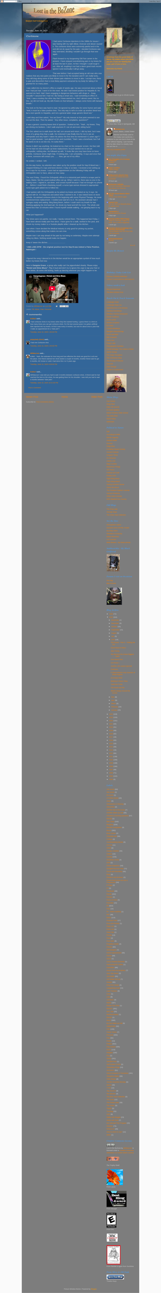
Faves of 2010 (112, 900)
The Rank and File (117, 688)
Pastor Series (112, 1032)
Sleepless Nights (113, 1076)
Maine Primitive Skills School (117, 413)
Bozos (109, 830)
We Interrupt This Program (116, 1123)
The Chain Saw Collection (116, 515)
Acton (109, 801)
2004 (111, 779)
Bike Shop (110, 821)
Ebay (108, 874)
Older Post (96, 396)
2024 (111, 714)
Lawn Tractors (112, 991)
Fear (108, 909)
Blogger (94, 1289)
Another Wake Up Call (115, 813)
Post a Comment (34, 388)
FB (33, 309)
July (113, 636)
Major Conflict (114, 168)
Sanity (109, 1058)
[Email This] (60, 306)
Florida (109, 935)
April (113, 700)
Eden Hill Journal (113, 407)
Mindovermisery (112, 1014)
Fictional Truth (112, 920)
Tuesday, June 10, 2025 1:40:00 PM (43, 346)
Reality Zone (111, 476)
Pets (108, 1038)
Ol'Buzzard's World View (118, 175)
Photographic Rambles (115, 346)
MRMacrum (34, 353)
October (114, 626)
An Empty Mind (116, 678)
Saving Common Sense (115, 484)
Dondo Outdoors (113, 317)
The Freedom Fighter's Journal (118, 490)
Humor (109, 956)
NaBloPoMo (111, 1026)
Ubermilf (110, 364)
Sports (109, 1085)
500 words (110, 792)
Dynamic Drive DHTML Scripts (118, 528)
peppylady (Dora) (37, 339)
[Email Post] (56, 306)
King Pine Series (113, 985)
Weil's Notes (111, 419)
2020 (111, 727)
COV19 (109, 845)
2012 (111, 753)
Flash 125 (110, 926)
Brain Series (111, 833)
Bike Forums (111, 583)
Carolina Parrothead (114, 311)
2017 (111, 737)
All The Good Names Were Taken (119, 194)
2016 (111, 740)
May (113, 697)
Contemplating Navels (115, 842)
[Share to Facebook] (66, 306)
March (113, 703)
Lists (108, 997)
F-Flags (109, 885)
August (114, 633)
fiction (109, 918)
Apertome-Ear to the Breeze (117, 308)
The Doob (110, 1100)
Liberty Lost (111, 461)
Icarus (109, 959)
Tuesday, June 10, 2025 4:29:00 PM (43, 364)
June (113, 640)
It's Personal (111, 458)
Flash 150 (110, 929)
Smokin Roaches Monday (116, 1082)
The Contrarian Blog (114, 358)
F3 (108, 888)
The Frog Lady (112, 509)
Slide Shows (111, 1079)
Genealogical (111, 950)
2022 (111, 721)
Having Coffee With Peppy (119, 219)
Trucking (110, 1111)
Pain (42, 309)
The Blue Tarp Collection (116, 1097)
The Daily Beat (112, 416)
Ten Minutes (111, 1094)
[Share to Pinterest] (68, 306)
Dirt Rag (110, 580)
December (115, 620)
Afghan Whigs (113, 169)
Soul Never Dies (117, 659)
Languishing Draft (113, 988)
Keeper (109, 982)
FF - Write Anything (114, 912)
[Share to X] (64, 306)
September (115, 630)
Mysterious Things (113, 467)
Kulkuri (33, 319)
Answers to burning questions (118, 816)
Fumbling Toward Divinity (116, 449)
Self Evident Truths (114, 1064)
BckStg (109, 819)
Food (108, 938)
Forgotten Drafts (113, 944)
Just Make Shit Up (113, 979)
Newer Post (32, 396)
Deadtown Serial (113, 860)
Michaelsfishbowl (115, 239)
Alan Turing (115, 651)
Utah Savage (111, 367)
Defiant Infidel (112, 440)
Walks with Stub (112, 1120)
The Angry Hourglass (114, 355)
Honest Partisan (113, 452)
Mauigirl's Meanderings (115, 331)
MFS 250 (110, 1011)
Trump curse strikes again (118, 197)
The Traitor (111, 1105)
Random (111, 162)
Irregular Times (112, 455)
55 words (110, 795)
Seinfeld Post (111, 1061)
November (115, 623)
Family (109, 894)
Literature (110, 1000)
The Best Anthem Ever (115, 292)
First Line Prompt (113, 923)
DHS (108, 863)
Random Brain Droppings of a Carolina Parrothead (120, 229)
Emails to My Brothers (115, 877)
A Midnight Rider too (114, 305)
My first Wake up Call (114, 1023)
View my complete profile (116, 149)
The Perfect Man (113, 1102)
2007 (111, 770)
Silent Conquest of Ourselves (117, 1073)
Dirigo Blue (111, 404)
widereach (110, 422)
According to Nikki (113, 434)
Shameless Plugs (113, 1067)
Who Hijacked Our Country (117, 499)
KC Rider (110, 326)
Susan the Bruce (113, 487)
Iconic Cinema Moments (116, 962)
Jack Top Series (112, 973)
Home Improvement (114, 953)
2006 (111, 773)
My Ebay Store (112, 531)
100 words (110, 789)
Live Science (111, 539)
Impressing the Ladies (115, 964)
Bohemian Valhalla (116, 184)
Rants (109, 1050)
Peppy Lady (111, 343)
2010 (111, 760)
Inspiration (110, 967)
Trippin (109, 1108)
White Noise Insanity (114, 496)
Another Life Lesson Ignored (121, 666)
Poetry (109, 1041)
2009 (111, 763)
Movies (109, 1017)
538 (108, 431)
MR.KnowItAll (112, 337)
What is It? (111, 1129)
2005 (111, 776)
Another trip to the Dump (116, 810)
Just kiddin (111, 976)
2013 (111, 750)
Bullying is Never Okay (119, 681)
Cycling (109, 857)
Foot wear (110, 941)
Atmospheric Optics (114, 525)
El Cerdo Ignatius (113, 410)
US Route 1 (115, 663)
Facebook (110, 891)
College (109, 839)
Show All (132, 245)
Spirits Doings (112, 352)
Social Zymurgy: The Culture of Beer (120, 349)
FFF (108, 915)
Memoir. (110, 1009)
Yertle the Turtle (116, 684)
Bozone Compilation (114, 827)
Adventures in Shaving (115, 804)
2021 (111, 724)
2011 (111, 756)
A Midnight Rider (113, 302)
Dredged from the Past (115, 869)
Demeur (110, 443)
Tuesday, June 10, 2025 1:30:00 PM (43, 332)
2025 (111, 617)
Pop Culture (111, 1047)
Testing (111, 240)
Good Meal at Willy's (118, 648)
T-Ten (109, 1088)
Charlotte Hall (112, 836)
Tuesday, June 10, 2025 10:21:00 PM (44, 383)
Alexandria (111, 807)
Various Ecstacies (113, 493)
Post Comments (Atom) (45, 402)
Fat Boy (109, 897)
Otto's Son (110, 340)
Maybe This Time (113, 1006)
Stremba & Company (114, 534)
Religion (110, 1053)
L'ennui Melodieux (113, 328)
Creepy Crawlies (113, 851)
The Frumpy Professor (115, 361)
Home (65, 396)
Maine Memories (113, 537)
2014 (111, 747)
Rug (108, 1056)
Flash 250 (110, 932)
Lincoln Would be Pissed (117, 213)
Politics (109, 1044)
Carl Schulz (111, 401)
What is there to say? (114, 1132)
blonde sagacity (112, 437)
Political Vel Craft (113, 473)
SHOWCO (110, 1070)
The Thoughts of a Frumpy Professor (119, 160)
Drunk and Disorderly (114, 871)
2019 (111, 730)
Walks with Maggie (113, 1117)
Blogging (110, 824)
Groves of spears (113, 323)
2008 (111, 766)
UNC (108, 1114)
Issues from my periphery (116, 970)
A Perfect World (112, 798)
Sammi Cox (113, 202)
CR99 (109, 848)
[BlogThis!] (62, 306)
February (114, 707)
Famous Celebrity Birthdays (117, 276)
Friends (109, 947)
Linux (109, 994)
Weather (110, 1126)
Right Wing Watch (113, 481)
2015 (111, 743)
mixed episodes (112, 334)
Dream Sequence (113, 866)
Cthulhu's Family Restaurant (117, 314)
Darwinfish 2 (114, 211)
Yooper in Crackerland (115, 370)
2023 (111, 717)
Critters (109, 854)
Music (37, 309)
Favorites (110, 903)
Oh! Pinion (110, 470)
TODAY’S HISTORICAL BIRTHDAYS (120, 279)
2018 (111, 734)
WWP (109, 1135)
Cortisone (114, 669)
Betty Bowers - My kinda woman (119, 542)
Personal (48, 309)
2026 (111, 614)
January (114, 710)
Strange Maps (112, 512)
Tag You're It (111, 1091)
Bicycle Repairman (114, 289)
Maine (109, 1003)
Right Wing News (113, 479)
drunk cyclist (111, 320)
